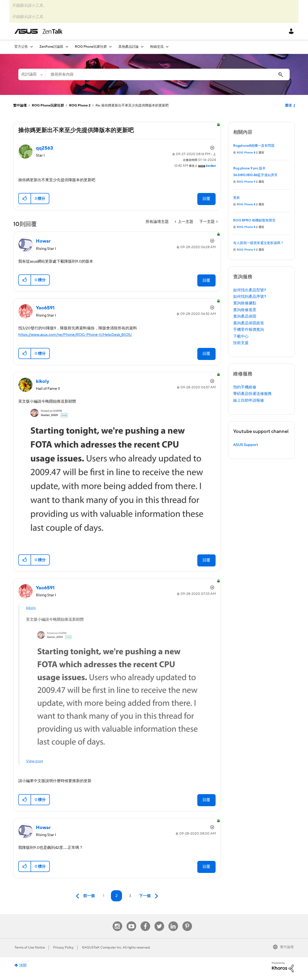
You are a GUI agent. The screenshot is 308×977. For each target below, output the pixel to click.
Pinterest (187, 921)
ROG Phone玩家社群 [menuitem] (91, 47)
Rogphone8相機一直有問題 (254, 146)
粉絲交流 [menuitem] (157, 47)
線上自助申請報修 (248, 400)
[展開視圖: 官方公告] (31, 46)
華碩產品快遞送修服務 (252, 393)
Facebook (145, 921)
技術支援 (241, 342)
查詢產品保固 (244, 316)
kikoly (31, 607)
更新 (236, 198)
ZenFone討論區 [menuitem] (51, 47)
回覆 (206, 198)
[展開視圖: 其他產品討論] (142, 46)
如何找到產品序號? (249, 296)
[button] (25, 198)
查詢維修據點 (244, 303)
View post (34, 761)
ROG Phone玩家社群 (48, 105)
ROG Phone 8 (246, 152)
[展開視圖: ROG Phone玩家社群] (110, 46)
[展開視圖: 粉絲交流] (167, 46)
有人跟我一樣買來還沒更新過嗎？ (258, 243)
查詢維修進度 (244, 309)
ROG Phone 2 (79, 105)
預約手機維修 (244, 387)
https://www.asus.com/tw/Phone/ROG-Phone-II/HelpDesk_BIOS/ (75, 334)
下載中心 (241, 336)
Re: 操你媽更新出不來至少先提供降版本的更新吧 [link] (132, 105)
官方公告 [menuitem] (21, 47)
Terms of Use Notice (29, 947)
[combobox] (167, 74)
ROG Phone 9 (246, 182)
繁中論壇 (20, 105)
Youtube (131, 921)
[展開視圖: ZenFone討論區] (66, 46)
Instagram (117, 921)
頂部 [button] (23, 965)
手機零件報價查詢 (248, 329)
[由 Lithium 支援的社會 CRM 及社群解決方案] (283, 966)
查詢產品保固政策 (248, 323)
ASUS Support (245, 444)
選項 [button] (288, 105)
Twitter (159, 921)
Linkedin (173, 921)
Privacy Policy (63, 947)
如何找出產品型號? (249, 290)
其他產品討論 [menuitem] (128, 47)
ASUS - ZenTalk (38, 31)
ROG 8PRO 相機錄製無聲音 (254, 220)
